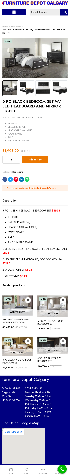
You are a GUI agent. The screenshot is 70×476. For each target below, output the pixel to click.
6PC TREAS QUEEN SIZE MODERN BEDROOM (15, 321)
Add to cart (35, 159)
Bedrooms (16, 26)
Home (5, 26)
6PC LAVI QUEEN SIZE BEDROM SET (49, 359)
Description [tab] (9, 200)
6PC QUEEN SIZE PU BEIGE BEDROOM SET (17, 361)
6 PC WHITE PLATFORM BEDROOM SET (50, 322)
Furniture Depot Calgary (25, 379)
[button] (14, 12)
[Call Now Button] (62, 469)
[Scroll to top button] (65, 460)
